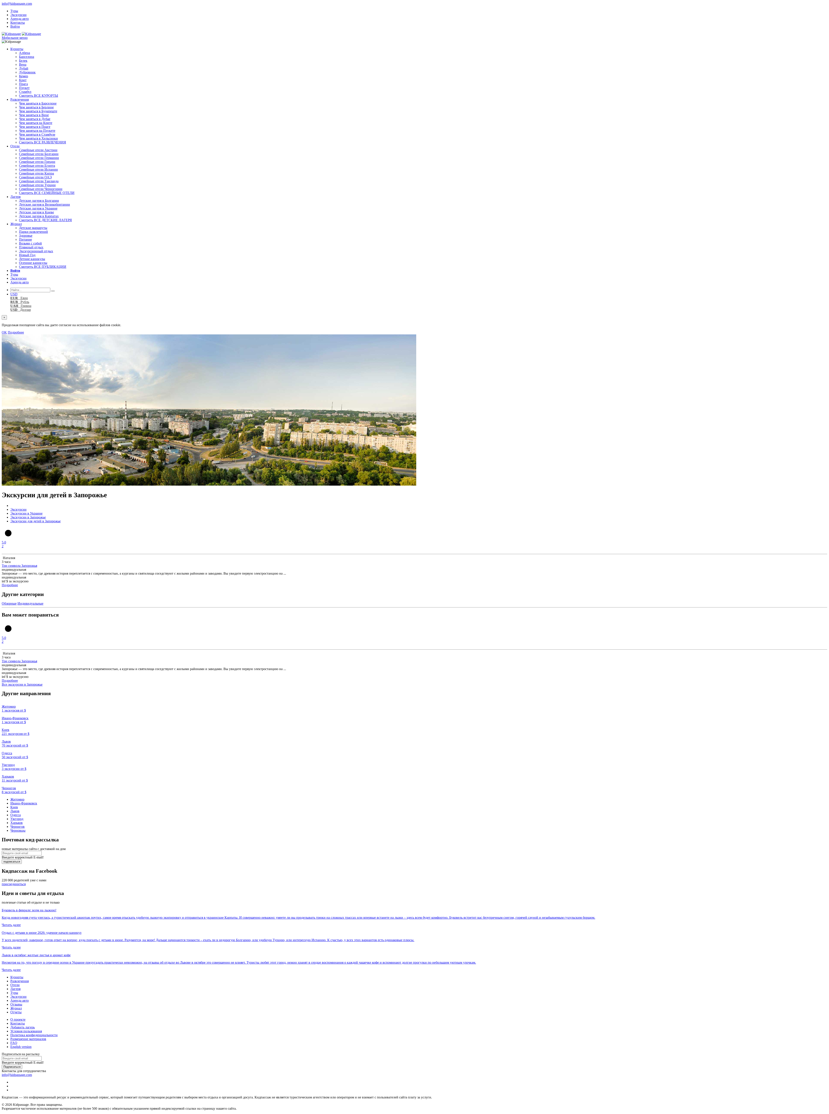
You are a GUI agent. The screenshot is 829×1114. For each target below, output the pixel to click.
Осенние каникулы (33, 263)
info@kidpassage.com (17, 3)
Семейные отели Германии (39, 158)
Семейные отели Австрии (38, 150)
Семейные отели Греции (37, 162)
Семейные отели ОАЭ (35, 177)
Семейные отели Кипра (36, 173)
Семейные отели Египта (37, 165)
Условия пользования (26, 1031)
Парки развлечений (33, 232)
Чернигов (17, 826)
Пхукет (24, 88)
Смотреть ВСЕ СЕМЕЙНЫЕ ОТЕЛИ (46, 193)
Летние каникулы (32, 259)
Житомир (17, 799)
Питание (25, 239)
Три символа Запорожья (19, 565)
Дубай (23, 68)
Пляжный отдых (31, 247)
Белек (23, 60)
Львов (14, 811)
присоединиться (14, 884)
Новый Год (27, 255)
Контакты (17, 22)
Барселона (26, 57)
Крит (23, 80)
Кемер (23, 76)
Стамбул (25, 92)
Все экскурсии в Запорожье (22, 684)
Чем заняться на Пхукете (37, 130)
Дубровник (27, 72)
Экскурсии (18, 15)
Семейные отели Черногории (40, 189)
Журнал (16, 224)
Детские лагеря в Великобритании (44, 204)
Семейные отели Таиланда (39, 181)
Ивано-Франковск (23, 803)
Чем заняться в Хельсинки (38, 138)
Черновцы (17, 830)
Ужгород (16, 819)
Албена (24, 53)
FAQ (13, 1043)
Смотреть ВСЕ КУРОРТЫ (38, 95)
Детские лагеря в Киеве (36, 212)
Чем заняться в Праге (34, 127)
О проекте (17, 1019)
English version (21, 1047)
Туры (14, 11)
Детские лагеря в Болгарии (39, 200)
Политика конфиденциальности (34, 1035)
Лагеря (15, 197)
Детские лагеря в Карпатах (39, 216)
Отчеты (16, 1012)
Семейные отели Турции (37, 185)
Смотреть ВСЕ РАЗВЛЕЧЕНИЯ (42, 142)
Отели (15, 146)
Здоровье (25, 235)
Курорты (16, 49)
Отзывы (16, 1004)
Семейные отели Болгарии (39, 154)
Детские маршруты (33, 228)
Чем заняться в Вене (34, 115)
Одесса (15, 815)
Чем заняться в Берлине (36, 107)
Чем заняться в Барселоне (38, 103)
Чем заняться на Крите (35, 123)
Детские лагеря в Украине (38, 208)
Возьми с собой (30, 243)
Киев (14, 807)
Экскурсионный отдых (36, 251)
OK (4, 332)
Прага (23, 84)
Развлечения (19, 99)
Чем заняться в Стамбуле (37, 134)
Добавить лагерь (22, 1027)
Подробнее (16, 332)
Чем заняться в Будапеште (38, 111)
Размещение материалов (28, 1039)
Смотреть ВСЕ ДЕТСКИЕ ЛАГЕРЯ (45, 220)
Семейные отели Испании (38, 169)
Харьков (16, 823)
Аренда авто (19, 19)
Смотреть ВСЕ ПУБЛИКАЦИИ (42, 267)
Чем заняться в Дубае (34, 119)
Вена (22, 64)
